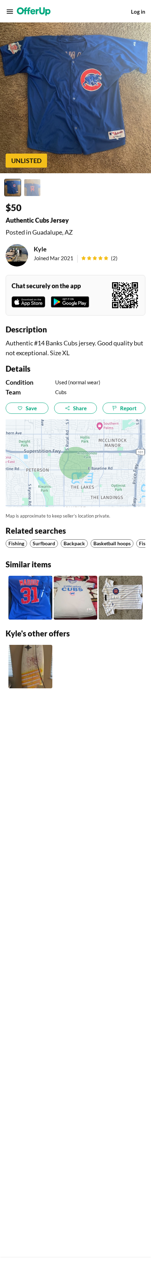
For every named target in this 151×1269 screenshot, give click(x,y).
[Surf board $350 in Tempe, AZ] (30, 667)
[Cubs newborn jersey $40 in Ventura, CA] (121, 598)
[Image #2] (32, 187)
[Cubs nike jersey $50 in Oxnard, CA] (30, 598)
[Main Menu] (10, 11)
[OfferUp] (34, 11)
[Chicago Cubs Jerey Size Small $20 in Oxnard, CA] (76, 598)
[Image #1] (12, 187)
